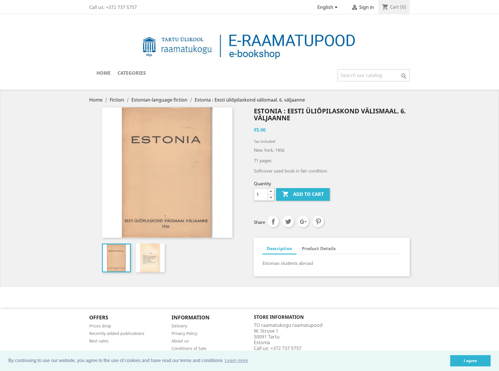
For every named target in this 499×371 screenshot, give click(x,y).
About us (180, 341)
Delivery (179, 326)
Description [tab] (279, 248)
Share (273, 221)
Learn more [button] (236, 360)
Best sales (99, 341)
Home (103, 73)
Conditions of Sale (189, 348)
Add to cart (303, 194)
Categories (132, 73)
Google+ (303, 221)
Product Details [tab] (319, 248)
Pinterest (318, 221)
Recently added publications (116, 333)
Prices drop (100, 326)
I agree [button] (470, 360)
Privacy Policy (184, 333)
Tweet (288, 221)
